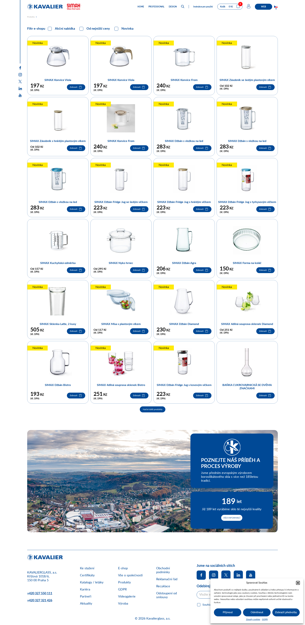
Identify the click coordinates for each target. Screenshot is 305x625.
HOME (140, 7)
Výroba (123, 603)
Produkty (31, 17)
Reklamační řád (166, 579)
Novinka (127, 28)
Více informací (231, 518)
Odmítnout (257, 612)
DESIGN (173, 7)
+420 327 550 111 (39, 593)
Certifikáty (87, 575)
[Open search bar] (182, 6)
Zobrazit (73, 87)
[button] (298, 583)
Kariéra (85, 589)
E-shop (123, 568)
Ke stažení (87, 568)
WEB (263, 7)
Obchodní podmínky (163, 570)
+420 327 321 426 (39, 600)
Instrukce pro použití (203, 7)
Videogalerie (127, 596)
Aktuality (86, 603)
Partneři (85, 596)
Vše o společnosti (130, 575)
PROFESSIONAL (156, 7)
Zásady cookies (253, 619)
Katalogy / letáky (91, 582)
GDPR (265, 619)
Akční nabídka (65, 28)
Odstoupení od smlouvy (166, 595)
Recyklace (163, 586)
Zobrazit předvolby (286, 612)
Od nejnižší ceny (98, 28)
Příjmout (228, 612)
